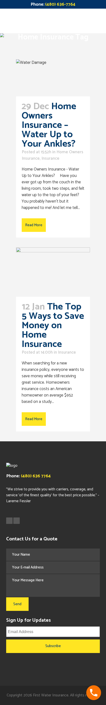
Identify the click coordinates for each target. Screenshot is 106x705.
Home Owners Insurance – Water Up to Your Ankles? (51, 125)
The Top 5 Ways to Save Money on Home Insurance (53, 325)
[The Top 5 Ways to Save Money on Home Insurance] (53, 272)
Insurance (50, 158)
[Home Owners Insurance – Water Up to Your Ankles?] (53, 77)
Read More (33, 225)
